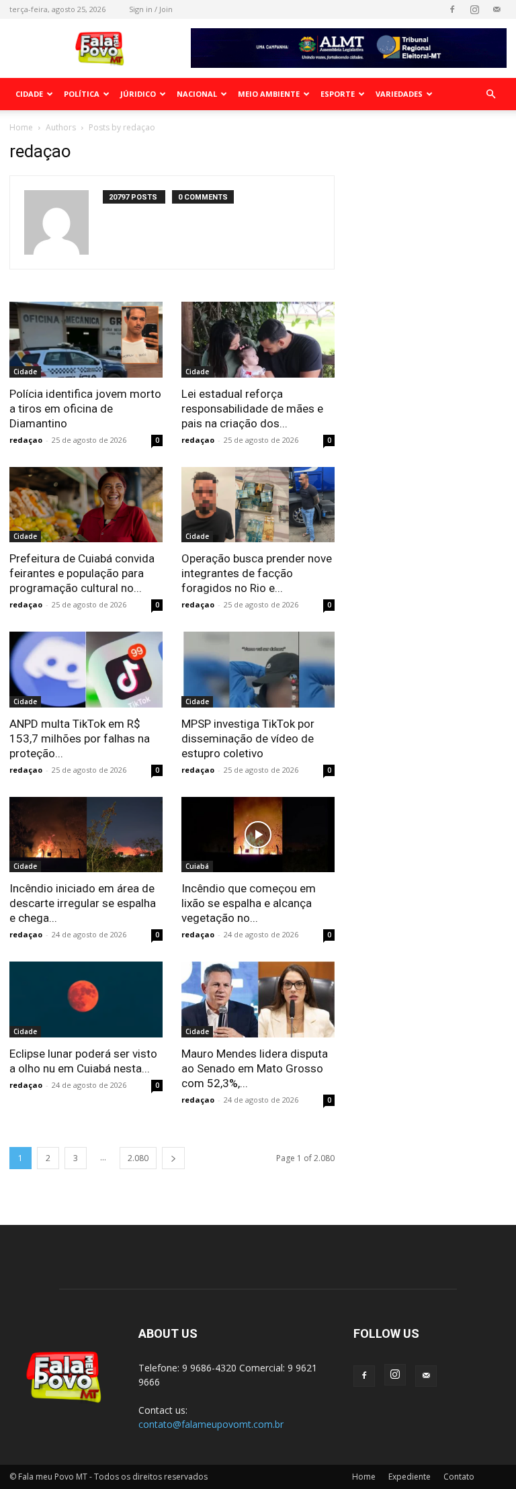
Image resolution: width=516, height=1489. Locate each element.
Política (81, 94)
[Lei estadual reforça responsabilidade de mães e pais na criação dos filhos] (258, 340)
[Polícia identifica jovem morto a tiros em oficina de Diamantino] (86, 340)
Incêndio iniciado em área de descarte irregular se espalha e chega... (82, 903)
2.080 (138, 1158)
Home (21, 127)
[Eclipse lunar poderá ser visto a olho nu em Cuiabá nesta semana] (86, 999)
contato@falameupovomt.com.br (211, 1424)
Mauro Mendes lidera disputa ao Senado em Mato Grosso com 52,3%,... (254, 1068)
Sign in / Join (151, 9)
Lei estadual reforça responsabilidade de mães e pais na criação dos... (252, 408)
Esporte (337, 94)
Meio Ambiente (269, 94)
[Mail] (496, 9)
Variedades (399, 94)
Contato (458, 1476)
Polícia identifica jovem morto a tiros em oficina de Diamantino (85, 408)
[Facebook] (452, 9)
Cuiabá (197, 866)
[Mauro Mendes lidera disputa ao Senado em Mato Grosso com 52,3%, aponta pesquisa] (258, 999)
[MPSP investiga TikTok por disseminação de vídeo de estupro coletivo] (258, 670)
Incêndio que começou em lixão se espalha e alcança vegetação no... (248, 903)
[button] (490, 94)
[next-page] (173, 1158)
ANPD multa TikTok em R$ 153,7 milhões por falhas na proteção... (79, 738)
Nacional (197, 94)
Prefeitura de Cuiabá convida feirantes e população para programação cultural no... (82, 573)
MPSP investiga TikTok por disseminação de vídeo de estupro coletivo (247, 738)
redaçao (25, 440)
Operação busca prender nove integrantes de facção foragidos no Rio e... (256, 573)
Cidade (29, 94)
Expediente (409, 1476)
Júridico (138, 94)
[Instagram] (474, 9)
